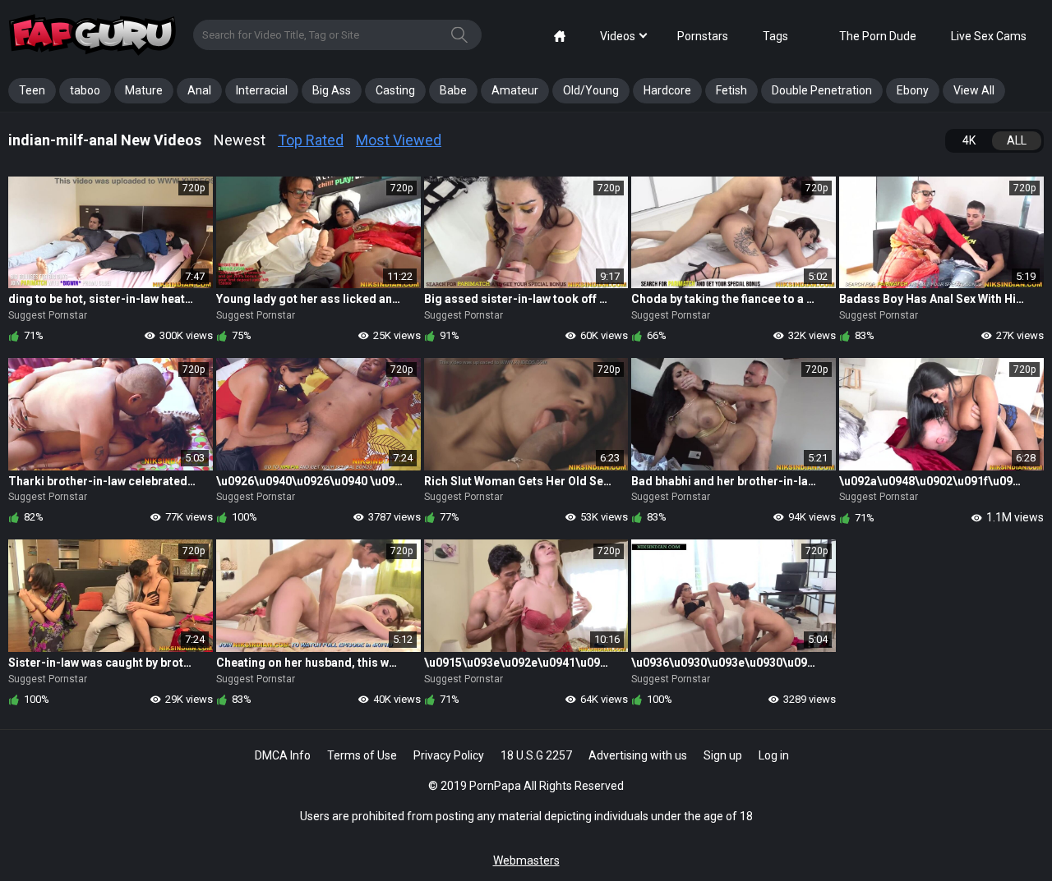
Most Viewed (398, 140)
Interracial (262, 90)
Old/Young (591, 90)
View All (973, 90)
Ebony (913, 90)
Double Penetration (822, 90)
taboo (85, 90)
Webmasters (526, 860)
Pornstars (702, 36)
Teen (32, 90)
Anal (199, 90)
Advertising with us (637, 755)
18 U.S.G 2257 (536, 755)
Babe (453, 90)
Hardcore (667, 90)
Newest (239, 140)
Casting (395, 90)
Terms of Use (362, 755)
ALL (1017, 140)
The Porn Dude (877, 36)
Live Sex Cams (989, 36)
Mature (144, 90)
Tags (775, 36)
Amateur (514, 90)
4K (969, 140)
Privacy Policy (448, 755)
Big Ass (331, 90)
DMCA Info (283, 755)
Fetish (731, 90)
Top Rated (311, 140)
